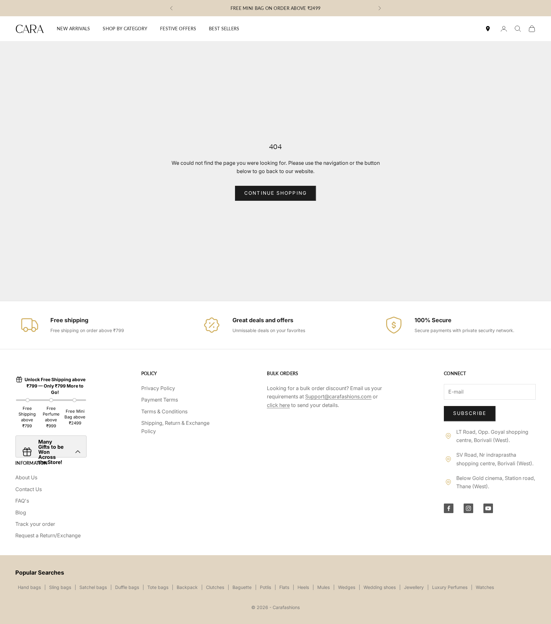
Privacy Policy (158, 388)
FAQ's (22, 500)
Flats (284, 587)
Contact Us (28, 489)
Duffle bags (127, 587)
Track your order (35, 524)
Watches (485, 587)
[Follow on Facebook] (448, 508)
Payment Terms (159, 399)
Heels (303, 587)
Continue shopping (275, 193)
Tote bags (157, 587)
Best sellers (224, 28)
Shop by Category (125, 28)
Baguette (242, 587)
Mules (323, 587)
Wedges (346, 587)
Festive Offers (178, 28)
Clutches (215, 587)
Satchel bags (93, 587)
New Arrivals (73, 28)
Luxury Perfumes (449, 587)
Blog (20, 512)
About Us (26, 477)
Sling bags (60, 587)
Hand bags (29, 587)
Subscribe (469, 413)
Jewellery (414, 587)
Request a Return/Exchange (48, 535)
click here (278, 405)
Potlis (265, 587)
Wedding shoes (380, 587)
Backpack (187, 587)
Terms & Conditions (164, 411)
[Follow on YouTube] (488, 508)
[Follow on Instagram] (468, 508)
